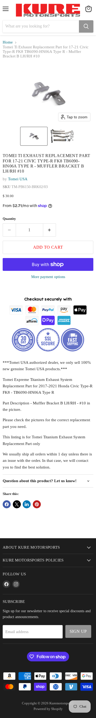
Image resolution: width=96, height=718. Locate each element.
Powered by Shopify (48, 709)
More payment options (48, 277)
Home (8, 42)
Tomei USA (17, 179)
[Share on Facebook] (7, 504)
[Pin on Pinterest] (37, 504)
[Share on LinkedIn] (27, 504)
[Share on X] (17, 504)
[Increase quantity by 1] (49, 230)
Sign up (78, 631)
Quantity (9, 219)
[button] (34, 136)
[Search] (86, 26)
